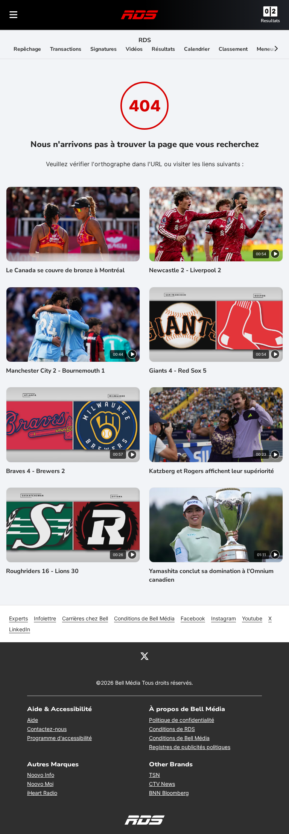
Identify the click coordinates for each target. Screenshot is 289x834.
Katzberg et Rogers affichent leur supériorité (211, 471)
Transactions (65, 49)
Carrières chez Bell (85, 618)
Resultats (270, 21)
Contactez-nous (47, 729)
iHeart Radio (42, 793)
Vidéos (134, 49)
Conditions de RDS (172, 729)
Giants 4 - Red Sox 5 (178, 371)
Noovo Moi (40, 784)
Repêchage (27, 49)
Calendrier (197, 49)
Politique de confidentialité (181, 720)
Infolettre (45, 618)
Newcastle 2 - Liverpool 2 (185, 270)
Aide (32, 720)
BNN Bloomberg (169, 793)
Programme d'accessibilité (59, 738)
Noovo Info (40, 775)
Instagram (223, 618)
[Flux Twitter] (144, 655)
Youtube (252, 618)
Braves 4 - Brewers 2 (35, 471)
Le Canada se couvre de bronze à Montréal (65, 270)
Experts (18, 618)
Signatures (103, 49)
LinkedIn (19, 629)
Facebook (193, 618)
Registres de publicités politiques (189, 747)
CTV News (162, 784)
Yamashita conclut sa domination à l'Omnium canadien (211, 575)
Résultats (163, 49)
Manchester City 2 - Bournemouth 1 (55, 371)
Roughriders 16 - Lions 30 (42, 571)
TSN (154, 775)
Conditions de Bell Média (144, 618)
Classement (233, 49)
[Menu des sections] (13, 14)
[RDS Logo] (139, 14)
